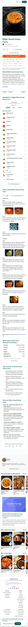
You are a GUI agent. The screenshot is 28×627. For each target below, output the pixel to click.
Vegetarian (18, 61)
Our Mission (7, 595)
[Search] (20, 2)
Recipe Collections (20, 599)
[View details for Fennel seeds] (3, 163)
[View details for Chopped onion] (3, 117)
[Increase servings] (22, 102)
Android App (20, 605)
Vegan (14, 61)
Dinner (4, 61)
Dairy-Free (10, 63)
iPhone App (21, 607)
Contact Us (7, 614)
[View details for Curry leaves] (3, 175)
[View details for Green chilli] (3, 130)
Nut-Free (20, 63)
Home (21, 592)
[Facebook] (11, 588)
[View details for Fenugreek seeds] (3, 150)
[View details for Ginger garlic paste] (3, 134)
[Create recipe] (17, 2)
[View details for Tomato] (3, 126)
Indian (8, 59)
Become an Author (7, 611)
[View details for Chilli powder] (3, 138)
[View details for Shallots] (3, 122)
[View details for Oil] (3, 171)
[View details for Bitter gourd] (3, 113)
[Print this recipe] (7, 195)
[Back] (2, 2)
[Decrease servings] (5, 102)
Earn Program (7, 612)
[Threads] (19, 588)
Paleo (22, 61)
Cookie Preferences (18, 616)
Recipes (20, 604)
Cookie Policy (20, 614)
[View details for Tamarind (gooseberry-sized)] (3, 158)
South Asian (12, 59)
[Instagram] (9, 588)
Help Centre (7, 597)
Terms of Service (20, 611)
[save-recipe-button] (3, 49)
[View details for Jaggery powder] (3, 167)
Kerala (4, 59)
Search (20, 594)
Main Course (9, 61)
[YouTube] (17, 588)
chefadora (14, 579)
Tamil (17, 59)
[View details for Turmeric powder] (3, 146)
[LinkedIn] (15, 588)
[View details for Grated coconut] (3, 154)
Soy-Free (10, 65)
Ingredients (20, 602)
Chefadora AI (7, 594)
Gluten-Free (5, 63)
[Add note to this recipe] (3, 195)
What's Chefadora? (7, 592)
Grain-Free (15, 65)
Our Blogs (21, 595)
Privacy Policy (21, 612)
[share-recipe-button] (7, 49)
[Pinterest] (13, 588)
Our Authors (20, 600)
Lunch (20, 59)
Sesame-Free (20, 65)
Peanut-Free (5, 65)
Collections (20, 597)
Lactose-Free (16, 63)
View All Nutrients (14, 360)
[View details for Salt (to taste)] (3, 179)
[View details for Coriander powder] (3, 142)
